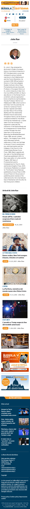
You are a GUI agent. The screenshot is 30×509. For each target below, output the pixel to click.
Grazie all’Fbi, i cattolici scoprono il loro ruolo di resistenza (11, 219)
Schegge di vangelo (8, 30)
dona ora (22, 17)
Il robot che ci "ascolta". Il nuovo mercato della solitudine (7, 442)
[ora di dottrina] (15, 382)
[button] (15, 25)
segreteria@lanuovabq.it (8, 469)
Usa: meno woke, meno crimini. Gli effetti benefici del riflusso (8, 422)
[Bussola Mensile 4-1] (15, 341)
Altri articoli (15, 397)
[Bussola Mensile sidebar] (15, 362)
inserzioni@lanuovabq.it (8, 471)
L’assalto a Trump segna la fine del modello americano (14, 323)
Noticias (9, 20)
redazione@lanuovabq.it (8, 468)
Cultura (6, 295)
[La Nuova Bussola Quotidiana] (15, 8)
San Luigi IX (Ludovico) (22, 30)
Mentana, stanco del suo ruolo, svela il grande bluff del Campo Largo (8, 432)
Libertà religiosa (8, 225)
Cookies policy (14, 497)
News (9, 17)
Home (15, 42)
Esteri (5, 261)
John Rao (5, 228)
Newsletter (22, 21)
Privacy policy (5, 497)
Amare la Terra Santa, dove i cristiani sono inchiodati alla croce (8, 412)
